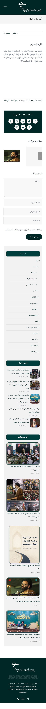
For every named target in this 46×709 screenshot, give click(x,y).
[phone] (18, 699)
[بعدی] (40, 156)
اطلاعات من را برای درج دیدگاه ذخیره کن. (22, 229)
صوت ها (14, 100)
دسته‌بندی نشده (32, 327)
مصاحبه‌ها (33, 303)
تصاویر (34, 339)
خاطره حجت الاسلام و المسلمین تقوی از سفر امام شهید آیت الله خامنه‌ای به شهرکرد (11, 156)
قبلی (14, 33)
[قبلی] (6, 156)
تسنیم (21, 692)
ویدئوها (34, 351)
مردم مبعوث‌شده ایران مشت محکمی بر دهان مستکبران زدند (34, 156)
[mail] (23, 699)
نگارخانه (7, 100)
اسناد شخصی (30, 284)
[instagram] (28, 699)
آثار (37, 260)
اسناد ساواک (31, 278)
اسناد (35, 266)
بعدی (8, 33)
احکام (33, 272)
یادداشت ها (33, 315)
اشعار (35, 291)
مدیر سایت (33, 100)
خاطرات (34, 297)
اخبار (36, 321)
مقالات (34, 309)
